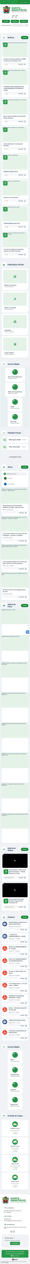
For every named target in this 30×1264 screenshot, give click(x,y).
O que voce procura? (6, 25)
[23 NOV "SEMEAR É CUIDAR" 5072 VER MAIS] (15, 622)
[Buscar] (27, 25)
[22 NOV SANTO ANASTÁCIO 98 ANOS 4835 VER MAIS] (15, 649)
